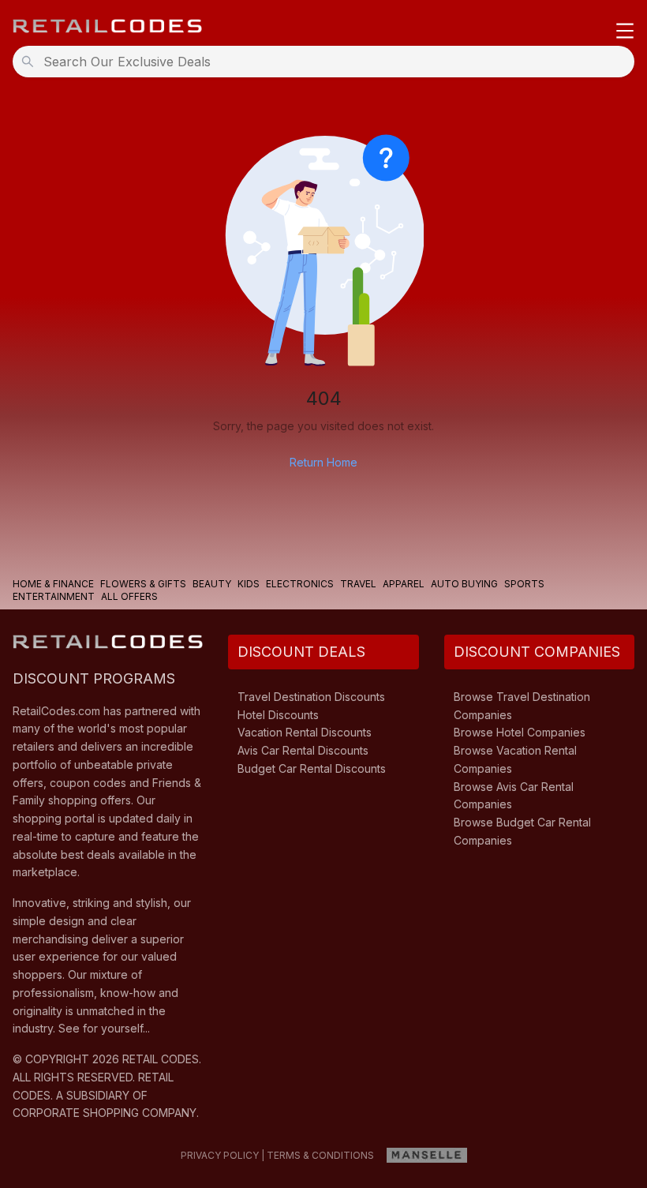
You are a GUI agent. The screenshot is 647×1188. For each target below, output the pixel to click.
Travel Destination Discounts (311, 696)
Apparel (403, 584)
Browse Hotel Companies (519, 732)
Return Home (323, 462)
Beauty (212, 584)
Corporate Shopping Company (104, 1112)
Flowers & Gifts (143, 584)
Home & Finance (53, 584)
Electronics (300, 584)
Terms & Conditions (320, 1155)
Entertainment (54, 596)
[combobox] (328, 61)
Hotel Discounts (278, 714)
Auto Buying (464, 584)
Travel (358, 584)
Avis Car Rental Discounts (302, 750)
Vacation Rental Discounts (304, 732)
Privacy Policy (220, 1155)
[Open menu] (624, 32)
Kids (248, 584)
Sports (524, 584)
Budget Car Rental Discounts (311, 768)
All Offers (129, 596)
